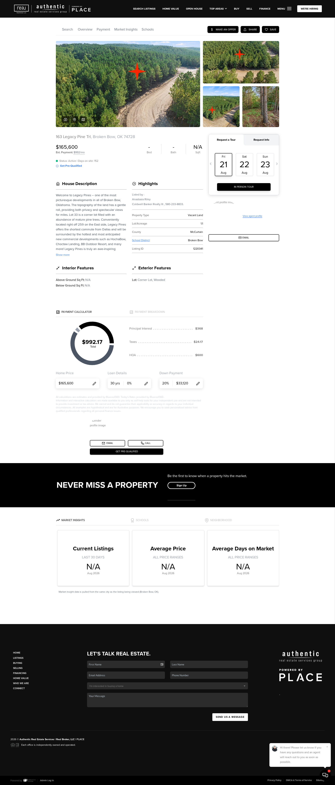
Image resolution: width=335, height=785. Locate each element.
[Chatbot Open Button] (325, 775)
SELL (249, 8)
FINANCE (264, 8)
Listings (18, 658)
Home (16, 652)
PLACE (80, 739)
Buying (17, 663)
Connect (19, 688)
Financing (19, 673)
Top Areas (217, 8)
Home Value (170, 8)
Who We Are (21, 683)
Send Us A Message (230, 717)
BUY (236, 8)
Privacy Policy (274, 780)
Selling (18, 668)
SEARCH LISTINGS (144, 8)
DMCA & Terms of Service (299, 780)
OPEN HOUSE (194, 8)
